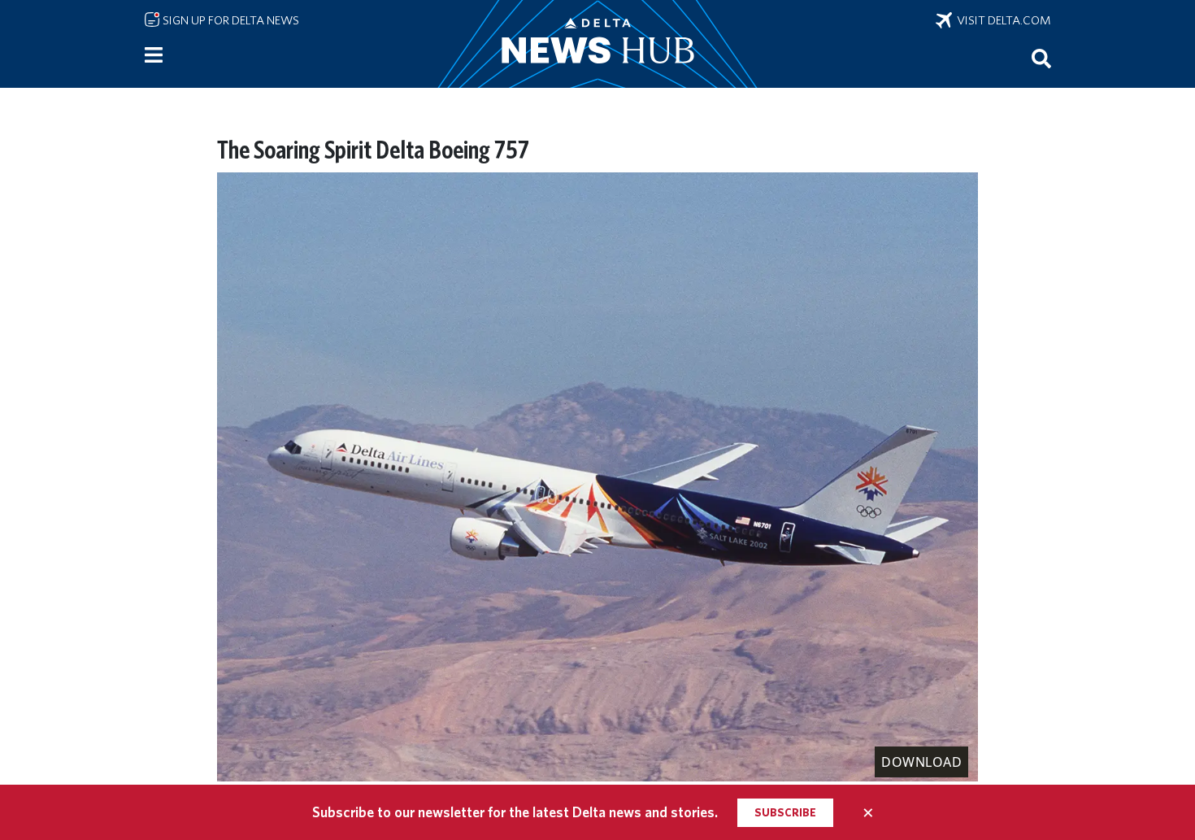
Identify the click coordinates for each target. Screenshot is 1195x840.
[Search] (1041, 57)
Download (921, 762)
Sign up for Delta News (229, 20)
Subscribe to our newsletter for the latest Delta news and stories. (515, 811)
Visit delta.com (1001, 20)
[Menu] (154, 55)
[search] (1041, 57)
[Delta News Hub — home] (597, 44)
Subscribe (785, 812)
